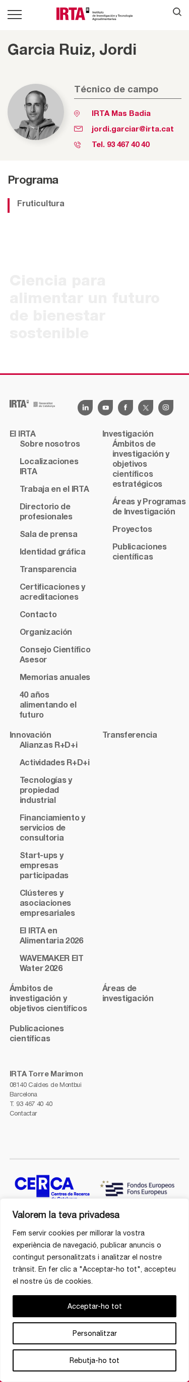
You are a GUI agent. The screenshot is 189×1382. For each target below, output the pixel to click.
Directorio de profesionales (46, 512)
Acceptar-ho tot (95, 1306)
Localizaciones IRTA (49, 467)
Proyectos (132, 529)
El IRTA (23, 434)
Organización (46, 632)
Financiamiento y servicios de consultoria (52, 828)
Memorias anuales (55, 677)
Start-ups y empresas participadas (44, 866)
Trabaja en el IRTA (54, 489)
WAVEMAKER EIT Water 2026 (52, 964)
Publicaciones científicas (139, 552)
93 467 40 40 (128, 145)
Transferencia (129, 735)
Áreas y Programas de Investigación (149, 507)
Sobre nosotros (50, 444)
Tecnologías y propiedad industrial (46, 790)
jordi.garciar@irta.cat (133, 129)
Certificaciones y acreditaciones (52, 592)
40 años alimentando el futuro (48, 705)
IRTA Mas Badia (121, 113)
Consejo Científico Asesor (55, 655)
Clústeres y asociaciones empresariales (47, 903)
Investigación (128, 434)
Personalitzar (95, 1333)
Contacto (38, 615)
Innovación (30, 735)
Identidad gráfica (53, 552)
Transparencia (48, 570)
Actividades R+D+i (55, 763)
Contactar (23, 1113)
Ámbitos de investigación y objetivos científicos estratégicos (141, 464)
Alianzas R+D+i (49, 745)
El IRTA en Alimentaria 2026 (51, 936)
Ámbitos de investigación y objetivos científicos (48, 999)
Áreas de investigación (128, 994)
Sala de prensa (49, 534)
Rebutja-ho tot (94, 1360)
